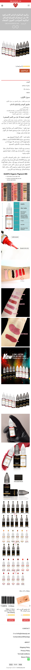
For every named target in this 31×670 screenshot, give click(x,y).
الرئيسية (23, 23)
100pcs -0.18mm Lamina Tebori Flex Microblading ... (9, 610)
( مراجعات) (19, 66)
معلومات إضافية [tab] (26, 85)
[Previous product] (13, 26)
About (21, 637)
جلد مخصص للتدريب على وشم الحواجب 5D (23, 610)
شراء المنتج (24, 70)
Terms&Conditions (24, 654)
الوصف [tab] (28, 82)
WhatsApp (26, 637)
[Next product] (17, 26)
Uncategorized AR (12, 23)
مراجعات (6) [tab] (27, 89)
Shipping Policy (25, 647)
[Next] (1, 609)
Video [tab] (28, 92)
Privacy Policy (25, 651)
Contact (15, 637)
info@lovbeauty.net (23, 633)
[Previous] (30, 609)
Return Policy (25, 657)
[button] (29, 5)
